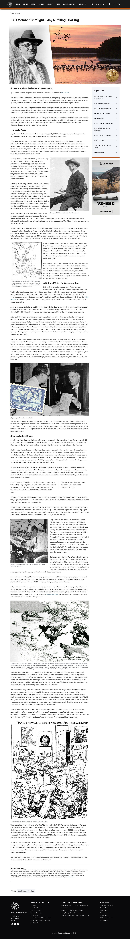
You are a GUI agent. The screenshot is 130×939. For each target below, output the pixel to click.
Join (18, 4)
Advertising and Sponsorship (41, 918)
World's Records (99, 152)
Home (12, 13)
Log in (113, 4)
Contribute (34, 915)
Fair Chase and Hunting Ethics (103, 123)
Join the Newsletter (107, 905)
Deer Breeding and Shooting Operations (75, 915)
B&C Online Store (106, 918)
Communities (69, 4)
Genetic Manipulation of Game (72, 910)
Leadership (104, 910)
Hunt (25, 4)
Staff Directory (36, 910)
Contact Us (35, 922)
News (49, 4)
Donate (82, 4)
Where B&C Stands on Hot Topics (102, 146)
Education (103, 913)
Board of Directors (37, 908)
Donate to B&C (99, 118)
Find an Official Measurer (102, 103)
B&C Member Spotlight (26, 891)
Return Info (104, 920)
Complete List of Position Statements (74, 905)
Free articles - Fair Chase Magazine (102, 129)
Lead (33, 4)
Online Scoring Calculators (102, 135)
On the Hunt (104, 908)
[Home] (7, 3)
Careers (33, 905)
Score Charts (104, 915)
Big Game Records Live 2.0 (102, 108)
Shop (57, 4)
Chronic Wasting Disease (102, 113)
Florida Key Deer (52, 594)
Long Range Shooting (69, 913)
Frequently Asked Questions (41, 920)
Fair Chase (65, 93)
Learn (41, 4)
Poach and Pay (99, 140)
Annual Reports (36, 913)
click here (71, 877)
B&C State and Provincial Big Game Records (103, 97)
